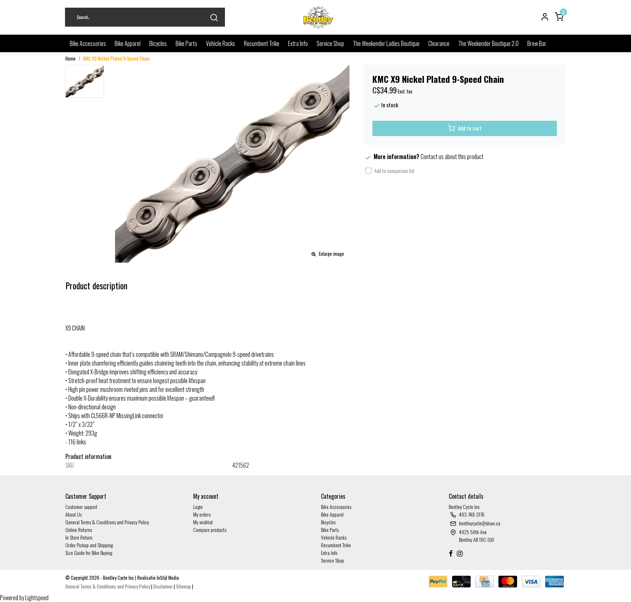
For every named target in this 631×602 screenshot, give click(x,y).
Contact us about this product (452, 156)
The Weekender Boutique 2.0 (488, 43)
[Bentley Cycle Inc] (318, 17)
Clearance (439, 43)
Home (70, 58)
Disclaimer (163, 586)
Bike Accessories (88, 43)
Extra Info (298, 43)
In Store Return (78, 537)
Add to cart (470, 128)
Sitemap (183, 586)
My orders (202, 514)
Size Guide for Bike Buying (88, 552)
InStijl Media (167, 577)
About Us (73, 514)
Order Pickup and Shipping (89, 545)
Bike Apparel (128, 43)
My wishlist (203, 522)
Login (198, 506)
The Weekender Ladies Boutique (386, 43)
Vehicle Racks (220, 43)
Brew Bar (536, 43)
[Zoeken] (214, 17)
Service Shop (330, 43)
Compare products (209, 529)
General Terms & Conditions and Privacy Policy (107, 522)
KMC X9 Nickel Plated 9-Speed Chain (116, 58)
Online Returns (78, 529)
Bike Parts (186, 43)
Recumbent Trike (261, 43)
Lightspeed (37, 597)
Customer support (81, 506)
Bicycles (158, 43)
